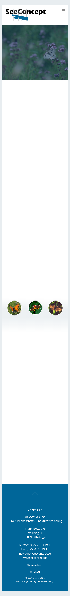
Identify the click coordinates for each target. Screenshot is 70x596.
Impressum (35, 571)
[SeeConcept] (26, 21)
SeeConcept (33, 578)
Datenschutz (35, 565)
